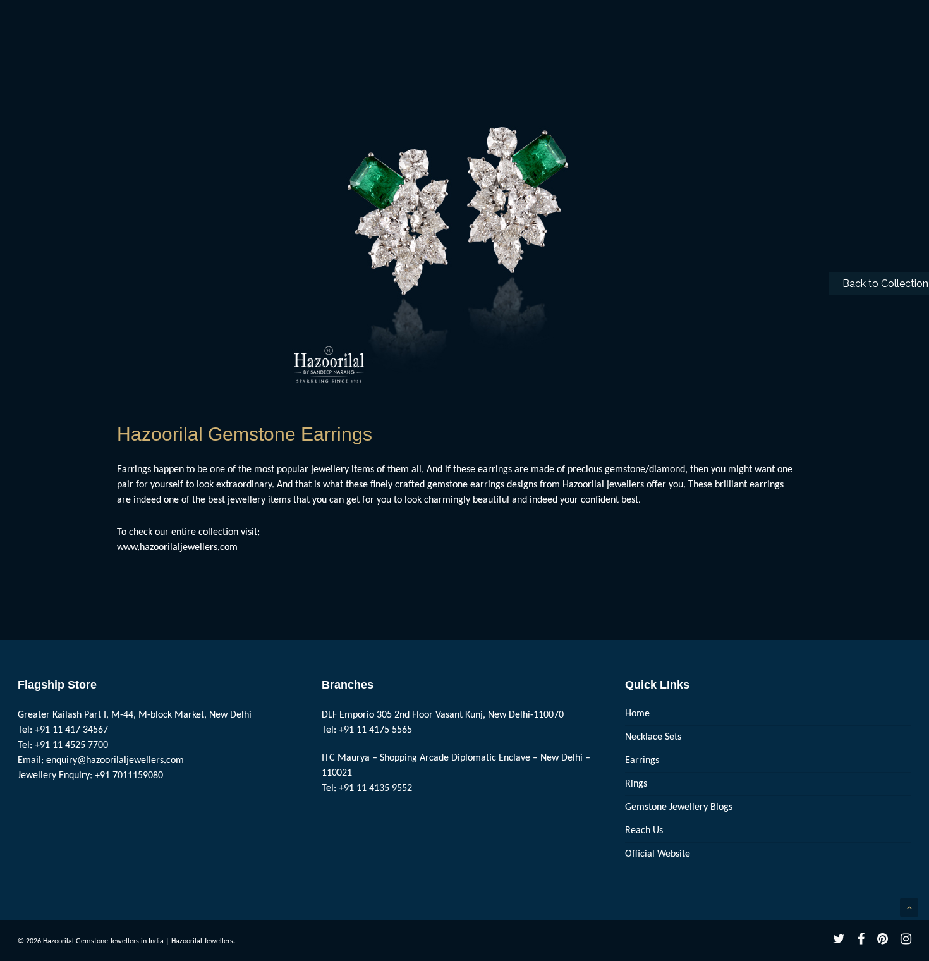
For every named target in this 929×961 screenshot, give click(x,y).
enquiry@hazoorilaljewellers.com (115, 761)
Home (637, 714)
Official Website (657, 854)
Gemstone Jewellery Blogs (678, 807)
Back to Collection (885, 284)
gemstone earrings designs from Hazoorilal (515, 485)
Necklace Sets (653, 737)
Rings (636, 784)
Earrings (642, 761)
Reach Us (644, 831)
